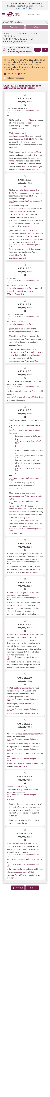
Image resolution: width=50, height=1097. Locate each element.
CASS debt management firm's (23, 843)
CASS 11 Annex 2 (14, 381)
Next (31, 888)
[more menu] (47, 14)
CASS (34, 33)
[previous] (37, 50)
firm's (15, 123)
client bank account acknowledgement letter (23, 111)
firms (34, 391)
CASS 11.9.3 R (29, 139)
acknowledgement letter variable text (25, 339)
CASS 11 (8, 36)
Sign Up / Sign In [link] (35, 14)
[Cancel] (47, 57)
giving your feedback (25, 8)
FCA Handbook (20, 33)
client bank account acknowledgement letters (23, 281)
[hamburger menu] (3, 14)
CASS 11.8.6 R (28, 230)
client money (14, 126)
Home (6, 33)
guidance (34, 381)
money (12, 161)
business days (12, 875)
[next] (45, 50)
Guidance (11, 73)
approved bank (28, 120)
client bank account (17, 136)
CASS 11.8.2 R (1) (20, 321)
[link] (13, 14)
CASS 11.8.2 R (18, 285)
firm (11, 148)
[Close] (46, 3)
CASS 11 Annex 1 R (15, 294)
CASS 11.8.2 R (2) (17, 489)
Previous (19, 888)
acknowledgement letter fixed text (23, 332)
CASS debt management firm (21, 193)
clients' (21, 123)
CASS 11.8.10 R (19, 787)
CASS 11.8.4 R (29, 196)
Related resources (15, 78)
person (21, 129)
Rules (23, 73)
